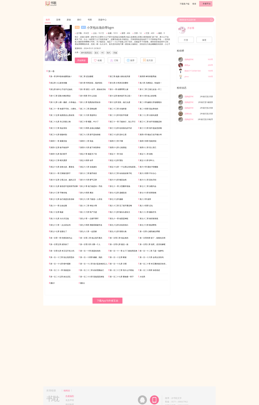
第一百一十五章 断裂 (118, 257)
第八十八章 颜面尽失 (148, 212)
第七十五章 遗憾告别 (118, 192)
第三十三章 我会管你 (58, 128)
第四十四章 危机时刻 (148, 141)
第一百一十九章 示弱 (118, 263)
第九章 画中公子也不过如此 (61, 89)
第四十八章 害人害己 (148, 147)
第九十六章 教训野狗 (148, 225)
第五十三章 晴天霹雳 (58, 160)
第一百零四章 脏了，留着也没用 (152, 238)
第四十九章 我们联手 (58, 154)
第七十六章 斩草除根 (148, 192)
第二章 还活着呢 (86, 76)
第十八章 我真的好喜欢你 (90, 102)
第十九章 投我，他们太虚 (120, 102)
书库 (90, 19)
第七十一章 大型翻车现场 (120, 186)
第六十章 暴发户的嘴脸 (149, 167)
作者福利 (69, 395)
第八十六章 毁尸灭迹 (88, 212)
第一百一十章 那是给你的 (90, 251)
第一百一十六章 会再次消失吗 (152, 257)
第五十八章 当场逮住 (88, 167)
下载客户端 (184, 3)
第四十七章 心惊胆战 (118, 147)
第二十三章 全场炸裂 (118, 108)
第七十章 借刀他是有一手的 (91, 186)
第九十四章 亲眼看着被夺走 (91, 225)
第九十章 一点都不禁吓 (89, 218)
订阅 (116, 60)
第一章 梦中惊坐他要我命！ (61, 76)
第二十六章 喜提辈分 (88, 115)
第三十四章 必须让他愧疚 (90, 128)
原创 (69, 19)
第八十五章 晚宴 (56, 212)
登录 (194, 3)
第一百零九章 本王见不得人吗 (62, 251)
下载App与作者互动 (107, 300)
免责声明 (69, 400)
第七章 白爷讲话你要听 (119, 83)
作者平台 (207, 3)
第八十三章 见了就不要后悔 (121, 205)
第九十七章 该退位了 (58, 231)
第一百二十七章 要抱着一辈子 (122, 276)
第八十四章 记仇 (146, 205)
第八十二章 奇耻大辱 (88, 205)
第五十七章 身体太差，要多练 (62, 167)
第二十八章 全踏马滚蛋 (149, 115)
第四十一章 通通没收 (58, 141)
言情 (58, 19)
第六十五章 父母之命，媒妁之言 (63, 179)
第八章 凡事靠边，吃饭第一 (151, 83)
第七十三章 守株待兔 (58, 192)
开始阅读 (81, 60)
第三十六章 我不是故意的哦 (151, 128)
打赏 (186, 40)
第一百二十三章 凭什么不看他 (122, 270)
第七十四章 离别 (86, 192)
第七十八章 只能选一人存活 (91, 199)
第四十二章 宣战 (86, 141)
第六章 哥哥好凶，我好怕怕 (91, 83)
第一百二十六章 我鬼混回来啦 (92, 276)
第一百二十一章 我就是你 (60, 270)
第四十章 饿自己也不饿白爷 (151, 134)
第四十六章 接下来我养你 (90, 147)
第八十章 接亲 (145, 199)
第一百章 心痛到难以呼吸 (150, 231)
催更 (204, 40)
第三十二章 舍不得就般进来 (151, 121)
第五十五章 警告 (116, 160)
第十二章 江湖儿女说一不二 (151, 89)
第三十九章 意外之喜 (118, 134)
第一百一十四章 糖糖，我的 (91, 257)
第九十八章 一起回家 (88, 231)
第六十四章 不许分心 (148, 173)
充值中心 (102, 19)
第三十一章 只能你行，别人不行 (122, 121)
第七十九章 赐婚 (116, 199)
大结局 (142, 276)
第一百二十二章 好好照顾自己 (92, 270)
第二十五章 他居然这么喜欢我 (62, 115)
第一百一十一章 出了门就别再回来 (123, 251)
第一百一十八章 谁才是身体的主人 (94, 263)
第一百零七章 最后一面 (119, 244)
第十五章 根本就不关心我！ (121, 95)
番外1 (52, 283)
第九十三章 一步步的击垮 (60, 225)
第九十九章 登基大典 (118, 231)
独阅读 (67, 390)
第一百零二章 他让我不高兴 (91, 238)
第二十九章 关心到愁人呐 (60, 121)
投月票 (150, 60)
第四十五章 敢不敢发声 (59, 147)
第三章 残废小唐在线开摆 (120, 76)
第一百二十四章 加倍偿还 (150, 270)
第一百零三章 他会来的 (119, 238)
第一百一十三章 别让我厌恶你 (62, 257)
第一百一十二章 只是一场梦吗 (152, 251)
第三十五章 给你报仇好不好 (121, 128)
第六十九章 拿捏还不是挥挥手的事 (64, 186)
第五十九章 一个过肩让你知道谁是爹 (124, 167)
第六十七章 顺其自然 (118, 179)
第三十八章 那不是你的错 (90, 134)
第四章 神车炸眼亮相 (148, 76)
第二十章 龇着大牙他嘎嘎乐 (151, 102)
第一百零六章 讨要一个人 (90, 244)
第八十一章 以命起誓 (58, 205)
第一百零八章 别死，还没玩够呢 (152, 244)
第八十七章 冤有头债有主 (120, 212)
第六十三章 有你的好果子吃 (121, 173)
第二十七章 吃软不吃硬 (119, 115)
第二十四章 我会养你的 (149, 108)
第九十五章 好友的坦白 (119, 225)
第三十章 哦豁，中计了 (89, 121)
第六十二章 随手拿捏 (88, 173)
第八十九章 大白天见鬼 (59, 218)
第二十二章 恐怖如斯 (88, 108)
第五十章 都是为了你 (88, 154)
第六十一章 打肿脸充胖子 (60, 173)
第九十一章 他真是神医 (119, 218)
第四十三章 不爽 (116, 141)
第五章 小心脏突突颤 (58, 83)
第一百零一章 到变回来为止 (61, 238)
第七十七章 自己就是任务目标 (62, 199)
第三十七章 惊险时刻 (58, 134)
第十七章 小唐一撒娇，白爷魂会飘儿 (65, 102)
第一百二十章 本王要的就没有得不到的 (155, 263)
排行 (79, 19)
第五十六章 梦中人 (147, 160)
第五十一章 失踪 (116, 154)
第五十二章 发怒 (146, 154)
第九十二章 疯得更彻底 (149, 218)
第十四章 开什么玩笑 (88, 95)
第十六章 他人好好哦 (148, 95)
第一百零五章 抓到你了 (59, 244)
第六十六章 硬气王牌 (88, 179)
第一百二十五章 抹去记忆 (60, 276)
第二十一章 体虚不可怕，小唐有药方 (65, 108)
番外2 (82, 283)
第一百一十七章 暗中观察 (60, 263)
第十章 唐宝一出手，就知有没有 (93, 89)
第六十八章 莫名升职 (148, 179)
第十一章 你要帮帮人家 (119, 89)
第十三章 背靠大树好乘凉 (60, 95)
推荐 (48, 19)
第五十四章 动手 (86, 160)
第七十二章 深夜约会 (148, 186)
